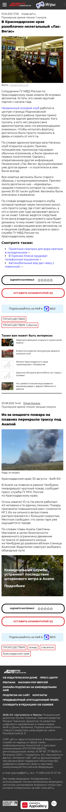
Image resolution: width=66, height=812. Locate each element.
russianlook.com (19, 85)
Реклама (9, 682)
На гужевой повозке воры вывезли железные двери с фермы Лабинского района (36, 386)
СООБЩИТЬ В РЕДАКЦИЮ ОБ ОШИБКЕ (28, 704)
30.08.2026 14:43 (11, 403)
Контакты (39, 695)
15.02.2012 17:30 (10, 13)
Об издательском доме (20, 677)
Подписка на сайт (16, 695)
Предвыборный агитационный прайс (31, 699)
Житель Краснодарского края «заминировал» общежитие (32, 363)
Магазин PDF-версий (33, 682)
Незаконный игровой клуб (20, 108)
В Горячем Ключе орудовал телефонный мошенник (26, 257)
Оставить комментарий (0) (33, 293)
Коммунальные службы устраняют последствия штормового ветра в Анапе (29, 574)
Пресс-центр (49, 677)
